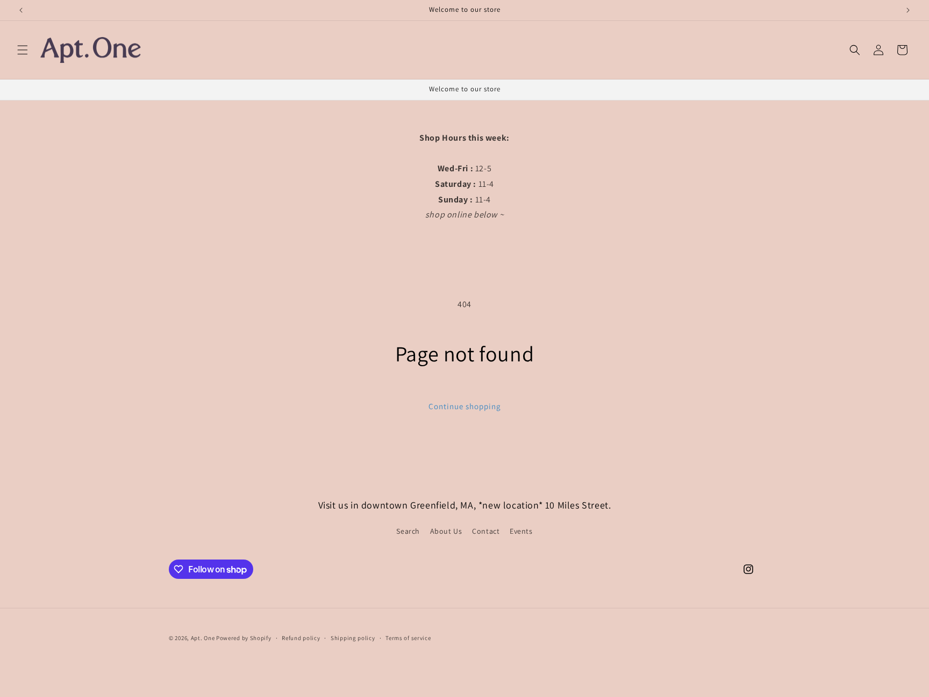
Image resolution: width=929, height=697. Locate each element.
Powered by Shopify (243, 638)
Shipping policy (353, 638)
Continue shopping (464, 406)
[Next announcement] (908, 10)
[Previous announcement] (21, 10)
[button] (22, 50)
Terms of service (408, 638)
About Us (446, 531)
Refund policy (301, 638)
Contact (485, 531)
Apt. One (203, 638)
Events (521, 531)
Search (408, 531)
